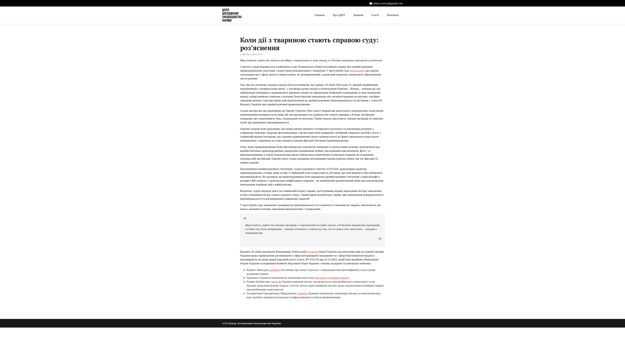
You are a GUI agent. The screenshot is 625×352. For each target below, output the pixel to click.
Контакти (393, 15)
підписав (312, 251)
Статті (375, 15)
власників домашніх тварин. (331, 277)
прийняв (274, 270)
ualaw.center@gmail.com (388, 3)
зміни (274, 281)
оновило (302, 293)
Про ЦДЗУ (339, 15)
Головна (319, 15)
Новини (358, 15)
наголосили (357, 70)
